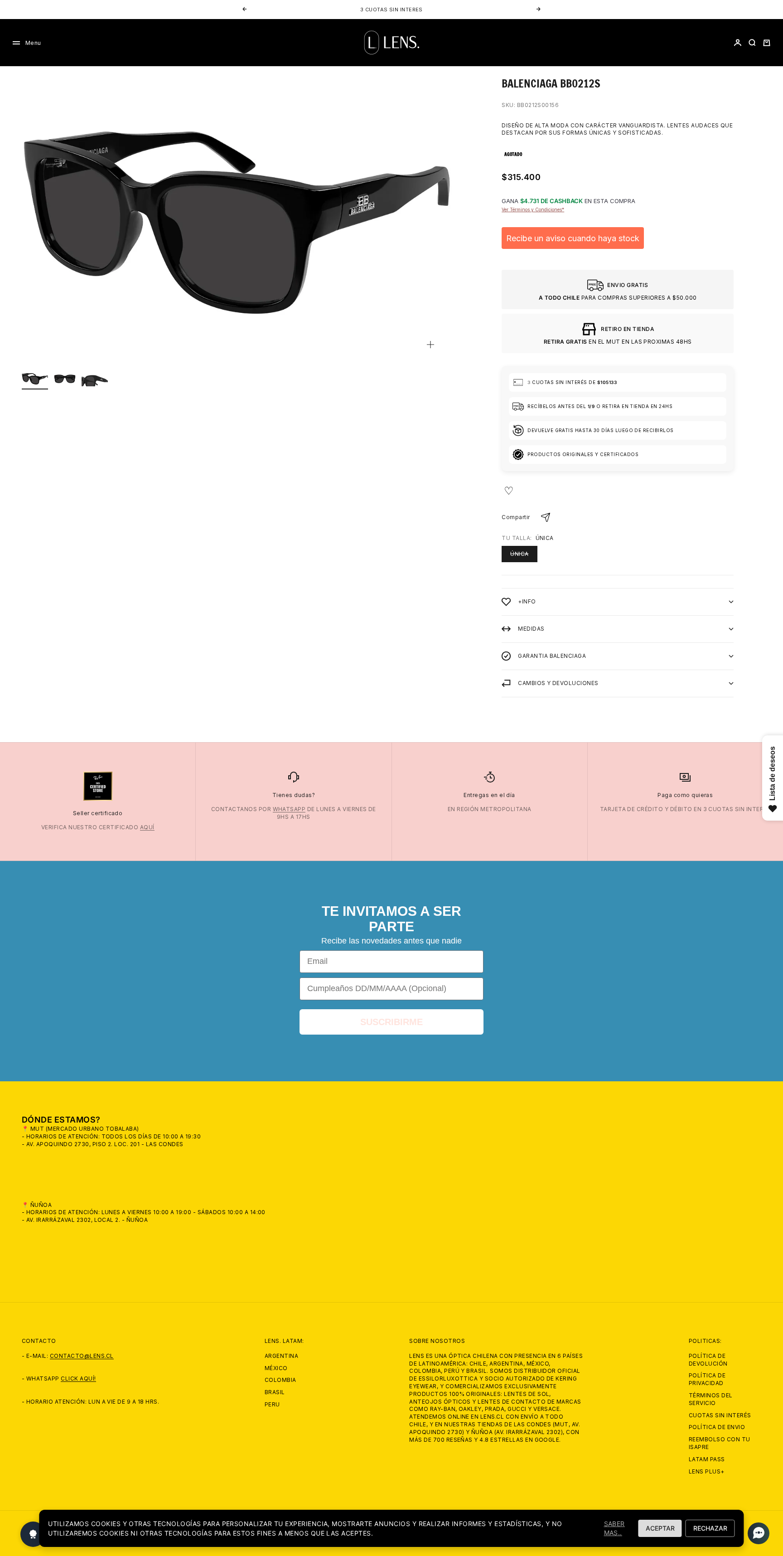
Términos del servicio (711, 1399)
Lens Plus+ (707, 1471)
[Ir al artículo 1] (35, 379)
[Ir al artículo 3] (95, 379)
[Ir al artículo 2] (65, 379)
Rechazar (710, 1528)
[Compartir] (545, 517)
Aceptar (660, 1528)
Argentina (281, 1355)
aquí (147, 827)
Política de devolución (708, 1359)
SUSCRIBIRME (391, 1022)
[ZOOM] (430, 345)
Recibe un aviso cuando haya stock (572, 238)
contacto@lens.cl (82, 1355)
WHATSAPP (289, 809)
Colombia (280, 1379)
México (276, 1368)
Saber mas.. (614, 1528)
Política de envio (717, 1427)
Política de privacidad (707, 1379)
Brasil (275, 1392)
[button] (755, 1533)
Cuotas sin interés (720, 1415)
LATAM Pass (707, 1459)
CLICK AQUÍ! (78, 1378)
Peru (272, 1404)
